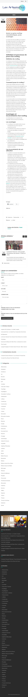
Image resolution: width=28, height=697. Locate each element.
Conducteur (3, 401)
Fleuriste (3, 433)
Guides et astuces (5, 441)
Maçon (2, 453)
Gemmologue (4, 438)
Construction (16, 217)
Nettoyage (3, 468)
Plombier (3, 475)
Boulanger (3, 379)
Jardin (2, 450)
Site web (3, 288)
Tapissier (3, 493)
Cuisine (2, 411)
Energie (2, 423)
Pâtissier (3, 470)
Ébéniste (3, 421)
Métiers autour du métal (6, 465)
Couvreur (3, 408)
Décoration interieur (5, 416)
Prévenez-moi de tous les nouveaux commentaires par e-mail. (10, 308)
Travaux (2, 497)
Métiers (2, 460)
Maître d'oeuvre (4, 455)
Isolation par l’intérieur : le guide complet (10, 329)
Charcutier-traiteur (5, 386)
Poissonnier (3, 478)
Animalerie (3, 369)
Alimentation (4, 366)
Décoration (3, 413)
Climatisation (4, 396)
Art (1, 374)
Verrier (2, 505)
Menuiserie (3, 458)
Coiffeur (3, 399)
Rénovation (3, 483)
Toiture (2, 495)
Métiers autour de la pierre (7, 463)
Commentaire (4, 294)
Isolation (3, 448)
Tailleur (2, 490)
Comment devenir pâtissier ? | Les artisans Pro (11, 355)
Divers (2, 418)
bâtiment (8, 183)
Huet (14, 220)
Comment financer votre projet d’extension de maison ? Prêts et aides (16, 253)
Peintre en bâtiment (5, 473)
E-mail (3, 283)
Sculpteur (3, 485)
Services (3, 488)
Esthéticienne (4, 426)
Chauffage (3, 389)
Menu (22, 1)
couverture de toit (13, 65)
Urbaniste (3, 502)
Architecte (3, 371)
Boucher (3, 376)
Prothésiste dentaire (5, 480)
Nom (2, 277)
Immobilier (3, 443)
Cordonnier (3, 406)
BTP (2, 381)
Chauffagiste (4, 391)
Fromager (3, 436)
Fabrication (3, 428)
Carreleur (3, 384)
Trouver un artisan (5, 500)
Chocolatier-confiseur (6, 394)
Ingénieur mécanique (5, 446)
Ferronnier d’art (4, 431)
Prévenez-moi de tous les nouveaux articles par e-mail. (14, 314)
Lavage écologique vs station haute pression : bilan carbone (14, 346)
